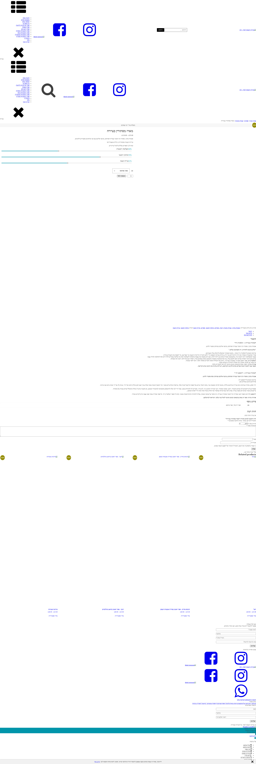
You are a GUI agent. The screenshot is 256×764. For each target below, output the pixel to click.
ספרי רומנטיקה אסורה (23, 31)
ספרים (246, 121)
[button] (128, 699)
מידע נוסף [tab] (249, 333)
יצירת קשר (26, 42)
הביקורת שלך (251, 425)
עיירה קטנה (196, 328)
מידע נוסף (97, 761)
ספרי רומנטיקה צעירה (23, 36)
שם (254, 439)
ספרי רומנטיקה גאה (24, 33)
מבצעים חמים (25, 20)
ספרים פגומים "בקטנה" (208, 703)
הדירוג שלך (252, 424)
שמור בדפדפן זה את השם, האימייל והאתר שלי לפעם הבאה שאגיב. (234, 446)
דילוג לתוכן (253, 736)
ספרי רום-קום (25, 29)
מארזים (217, 328)
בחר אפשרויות (251, 616)
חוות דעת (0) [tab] (248, 335)
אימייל (253, 442)
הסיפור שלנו (26, 21)
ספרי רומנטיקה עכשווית (22, 34)
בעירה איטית (239, 121)
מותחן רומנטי (210, 328)
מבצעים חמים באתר (236, 703)
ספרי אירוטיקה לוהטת (23, 25)
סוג (132, 171)
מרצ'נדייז (27, 38)
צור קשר (250, 703)
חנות (221, 328)
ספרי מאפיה (26, 27)
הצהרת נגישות (196, 703)
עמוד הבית (253, 121)
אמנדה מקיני (236, 328)
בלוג (28, 40)
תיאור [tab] (250, 331)
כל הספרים (26, 23)
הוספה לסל (121, 176)
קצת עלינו (245, 703)
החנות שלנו (26, 18)
